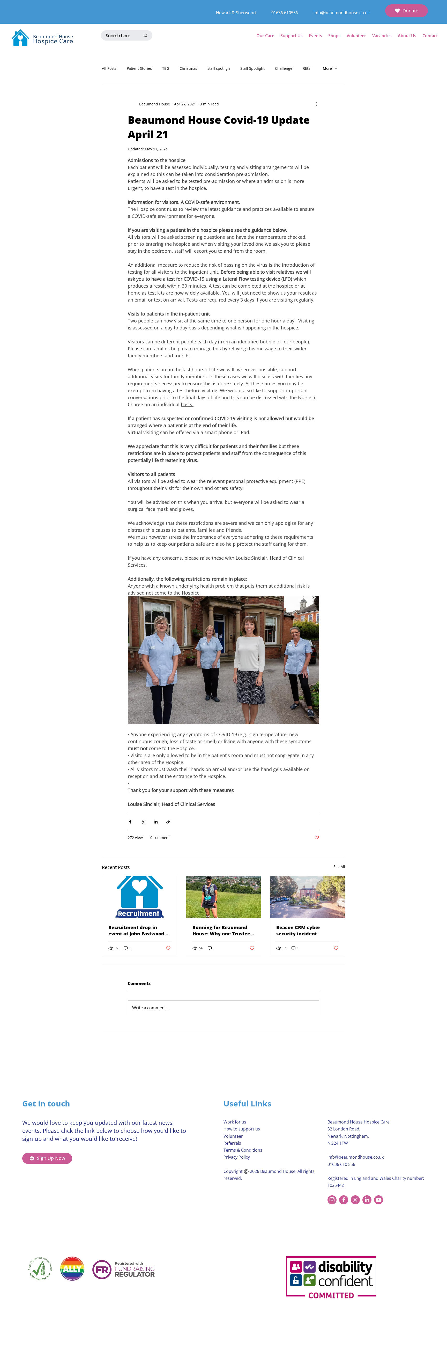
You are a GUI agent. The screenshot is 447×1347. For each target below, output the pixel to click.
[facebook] (343, 1199)
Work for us (235, 1122)
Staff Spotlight (252, 68)
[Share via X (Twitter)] (142, 821)
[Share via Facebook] (130, 821)
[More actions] (316, 104)
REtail (307, 68)
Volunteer (233, 1136)
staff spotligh (218, 68)
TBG (165, 68)
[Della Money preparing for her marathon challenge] (223, 897)
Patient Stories (139, 68)
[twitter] (355, 1199)
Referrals (232, 1143)
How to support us (242, 1129)
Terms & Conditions (243, 1150)
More (327, 68)
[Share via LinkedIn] (155, 821)
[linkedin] (366, 1199)
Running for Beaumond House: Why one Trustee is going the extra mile (221, 930)
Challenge (283, 68)
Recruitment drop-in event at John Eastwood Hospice (136, 930)
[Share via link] (168, 821)
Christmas (188, 68)
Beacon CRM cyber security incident (298, 930)
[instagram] (332, 1199)
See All (339, 866)
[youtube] (378, 1199)
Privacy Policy (237, 1157)
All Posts (109, 68)
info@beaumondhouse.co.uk (342, 13)
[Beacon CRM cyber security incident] (307, 897)
